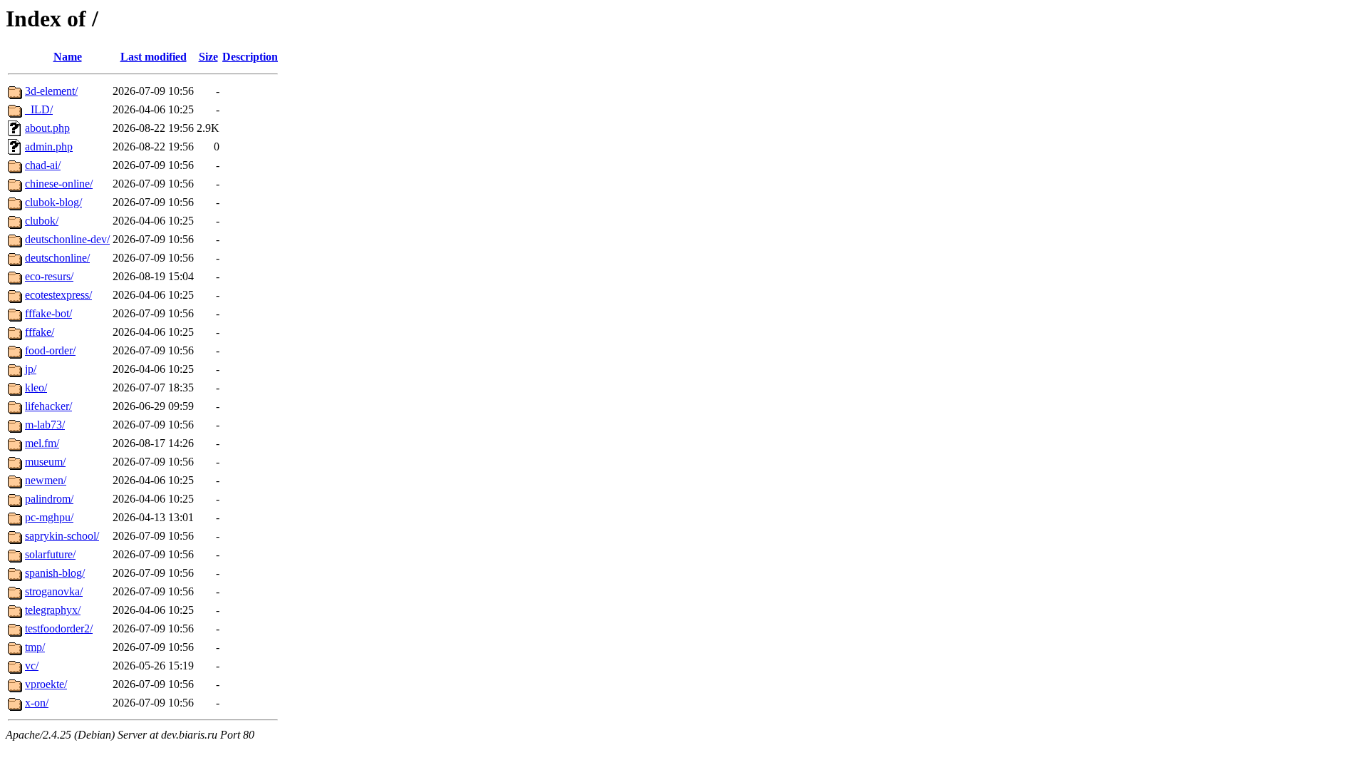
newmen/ (45, 480)
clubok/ (41, 221)
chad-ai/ (43, 165)
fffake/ (39, 332)
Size (208, 57)
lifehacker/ (48, 406)
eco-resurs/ (49, 276)
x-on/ (36, 703)
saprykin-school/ (62, 536)
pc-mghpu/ (49, 517)
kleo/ (36, 387)
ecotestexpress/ (58, 295)
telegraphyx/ (53, 610)
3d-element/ (51, 91)
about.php (47, 128)
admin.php (49, 146)
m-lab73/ (45, 425)
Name (67, 57)
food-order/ (50, 350)
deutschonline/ (57, 258)
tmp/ (35, 647)
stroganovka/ (54, 591)
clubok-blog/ (53, 202)
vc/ (31, 665)
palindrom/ (49, 499)
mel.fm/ (42, 443)
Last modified (153, 57)
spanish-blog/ (55, 573)
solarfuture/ (50, 554)
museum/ (45, 462)
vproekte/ (46, 684)
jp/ (30, 369)
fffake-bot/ (48, 313)
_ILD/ (39, 109)
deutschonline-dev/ (67, 239)
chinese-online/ (59, 184)
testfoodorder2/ (59, 628)
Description (250, 57)
